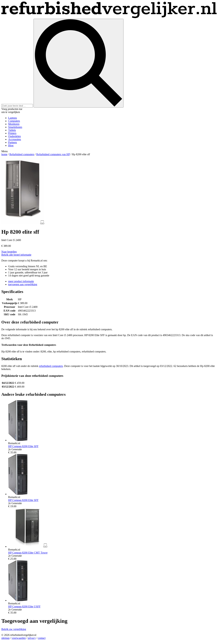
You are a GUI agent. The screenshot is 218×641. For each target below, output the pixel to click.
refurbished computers (51, 366)
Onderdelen (14, 136)
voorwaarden (19, 638)
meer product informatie (21, 281)
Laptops (12, 117)
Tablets (12, 130)
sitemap (5, 638)
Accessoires (14, 139)
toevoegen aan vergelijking (22, 284)
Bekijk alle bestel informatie (16, 254)
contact (41, 638)
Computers (14, 120)
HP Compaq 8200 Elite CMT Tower (28, 552)
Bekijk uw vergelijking (13, 629)
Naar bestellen (9, 251)
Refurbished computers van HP (53, 154)
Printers (12, 133)
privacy (32, 638)
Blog (10, 145)
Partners (12, 142)
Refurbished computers (21, 154)
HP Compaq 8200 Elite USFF (24, 606)
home (4, 154)
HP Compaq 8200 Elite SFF (23, 446)
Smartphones (15, 127)
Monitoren (13, 124)
